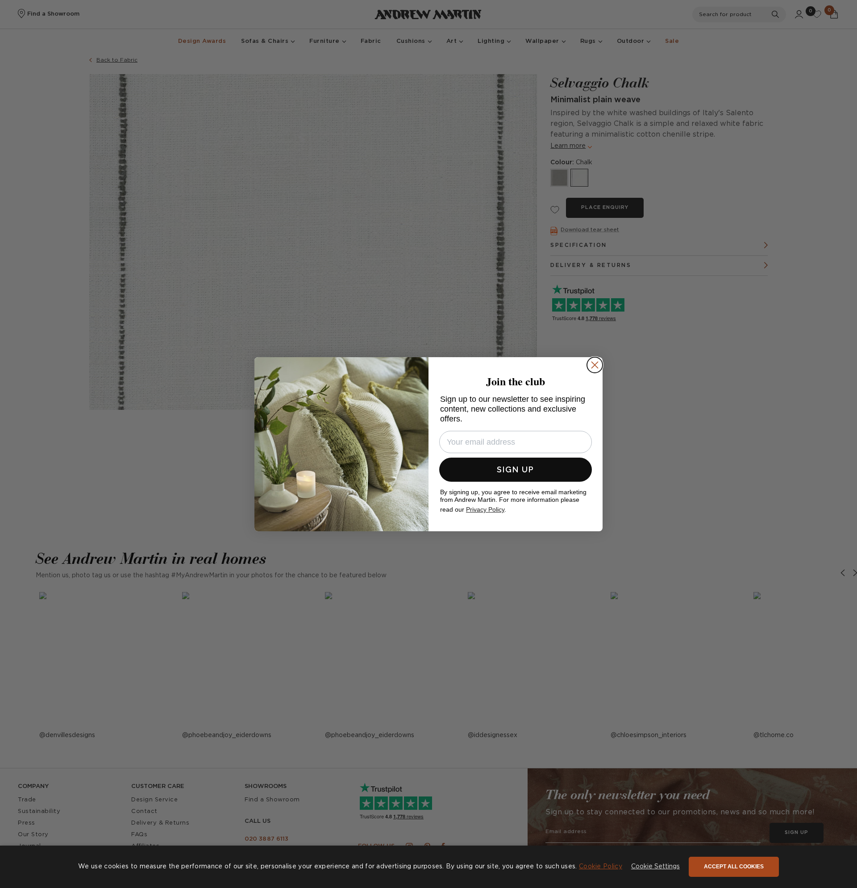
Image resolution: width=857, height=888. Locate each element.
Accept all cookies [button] (734, 866)
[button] (655, 867)
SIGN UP (515, 469)
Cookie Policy (600, 866)
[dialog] (428, 867)
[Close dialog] (595, 365)
